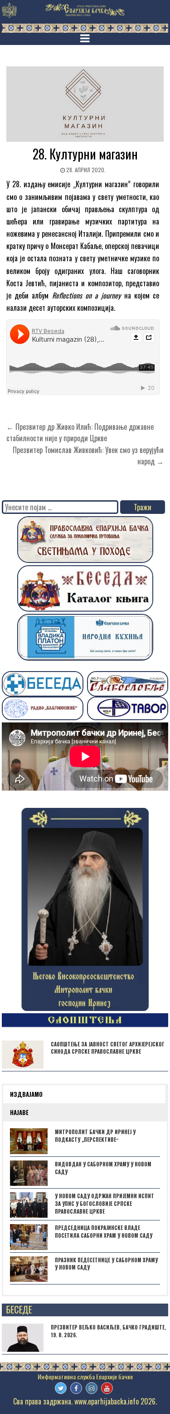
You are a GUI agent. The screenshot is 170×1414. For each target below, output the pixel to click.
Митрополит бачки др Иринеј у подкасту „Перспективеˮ (95, 1135)
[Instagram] (91, 1388)
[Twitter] (61, 1388)
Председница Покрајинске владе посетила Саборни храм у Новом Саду (103, 1231)
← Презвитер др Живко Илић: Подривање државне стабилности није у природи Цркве (80, 432)
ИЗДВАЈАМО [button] (26, 1094)
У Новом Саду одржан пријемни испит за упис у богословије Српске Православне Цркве (104, 1203)
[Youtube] (107, 1388)
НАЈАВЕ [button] (19, 1112)
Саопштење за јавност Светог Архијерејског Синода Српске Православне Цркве (108, 1048)
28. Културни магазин (85, 153)
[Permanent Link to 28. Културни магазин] (85, 104)
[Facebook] (76, 1388)
